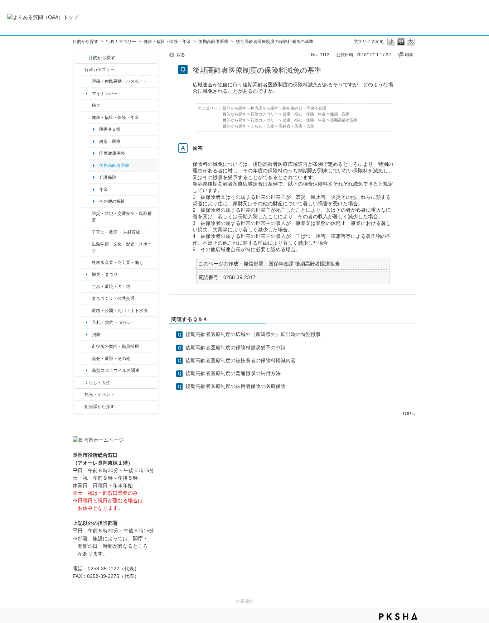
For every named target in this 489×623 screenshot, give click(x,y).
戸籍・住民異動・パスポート (119, 81)
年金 (103, 189)
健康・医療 (110, 141)
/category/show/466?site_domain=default (87, 358)
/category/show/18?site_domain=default (80, 394)
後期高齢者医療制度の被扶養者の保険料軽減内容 (240, 360)
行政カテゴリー (121, 41)
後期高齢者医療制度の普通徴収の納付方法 (233, 373)
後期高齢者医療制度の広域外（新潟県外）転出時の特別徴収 (253, 334)
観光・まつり (105, 274)
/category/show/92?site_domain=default (87, 105)
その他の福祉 (112, 201)
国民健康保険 (112, 153)
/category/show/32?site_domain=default (87, 346)
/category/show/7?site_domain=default (87, 81)
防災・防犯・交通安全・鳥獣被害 (122, 216)
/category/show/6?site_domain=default (87, 298)
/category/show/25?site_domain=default (87, 217)
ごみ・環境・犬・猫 (111, 286)
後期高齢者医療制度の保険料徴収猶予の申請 (235, 347)
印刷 (409, 54)
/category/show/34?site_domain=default (87, 262)
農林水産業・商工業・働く (117, 262)
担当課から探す (99, 406)
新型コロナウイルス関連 (115, 370)
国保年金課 (316, 108)
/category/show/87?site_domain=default (87, 310)
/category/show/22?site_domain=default (87, 286)
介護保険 (107, 177)
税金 (96, 105)
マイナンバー (105, 93)
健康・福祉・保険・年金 (167, 41)
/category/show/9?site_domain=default (80, 406)
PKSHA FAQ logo (398, 616)
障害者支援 (110, 129)
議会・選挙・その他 (111, 358)
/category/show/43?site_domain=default (87, 247)
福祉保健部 (292, 108)
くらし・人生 (97, 382)
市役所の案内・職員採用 (115, 346)
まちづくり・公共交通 (113, 298)
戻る (180, 54)
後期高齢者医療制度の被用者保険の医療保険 (235, 386)
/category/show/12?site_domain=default (80, 382)
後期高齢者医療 (213, 41)
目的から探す (85, 41)
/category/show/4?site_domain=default (87, 117)
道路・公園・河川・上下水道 (119, 310)
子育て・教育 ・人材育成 (116, 232)
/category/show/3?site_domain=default (80, 69)
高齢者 (284, 126)
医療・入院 (304, 126)
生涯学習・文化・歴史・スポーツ (122, 247)
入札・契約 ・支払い (112, 322)
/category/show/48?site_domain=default (87, 232)
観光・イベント (99, 394)
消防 (96, 334)
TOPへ (408, 413)
